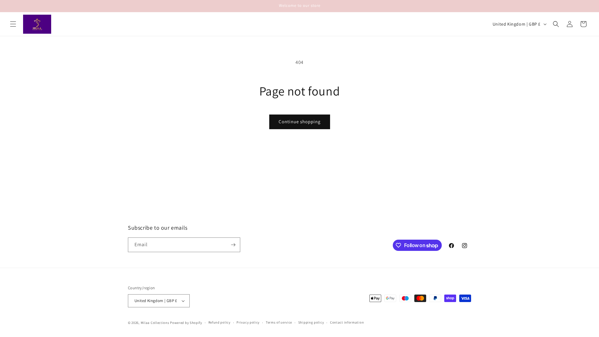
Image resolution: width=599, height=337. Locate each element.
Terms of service (279, 322)
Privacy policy (248, 322)
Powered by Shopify (186, 322)
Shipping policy (311, 322)
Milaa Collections (155, 322)
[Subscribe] (233, 244)
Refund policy (219, 322)
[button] (13, 24)
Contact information (347, 322)
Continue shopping (300, 122)
